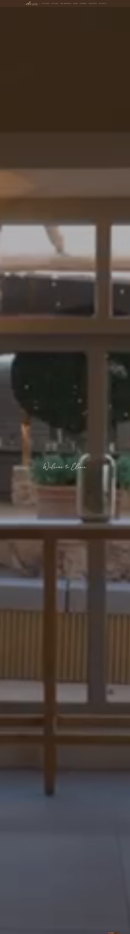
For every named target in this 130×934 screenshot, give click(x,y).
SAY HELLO (102, 3)
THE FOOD (55, 3)
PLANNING (83, 3)
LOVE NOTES (93, 3)
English (112, 932)
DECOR (75, 3)
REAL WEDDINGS (65, 3)
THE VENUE (45, 3)
